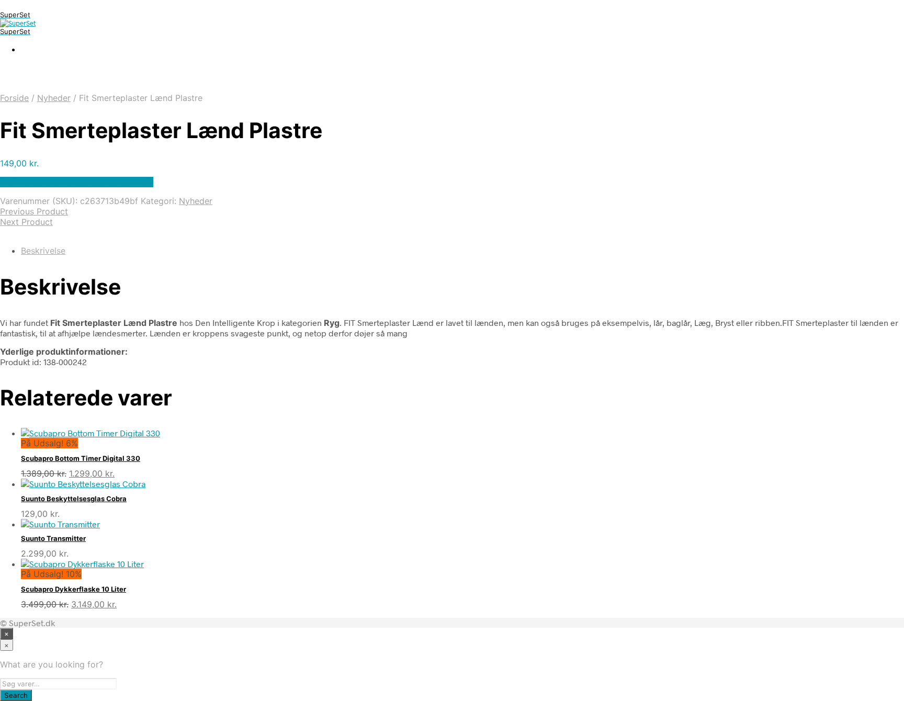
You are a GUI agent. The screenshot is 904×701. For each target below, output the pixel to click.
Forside (14, 98)
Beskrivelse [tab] (43, 250)
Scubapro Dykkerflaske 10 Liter (73, 589)
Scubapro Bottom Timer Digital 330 (80, 458)
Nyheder (54, 98)
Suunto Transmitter (53, 538)
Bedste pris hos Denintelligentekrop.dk (76, 182)
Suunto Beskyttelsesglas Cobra (74, 498)
